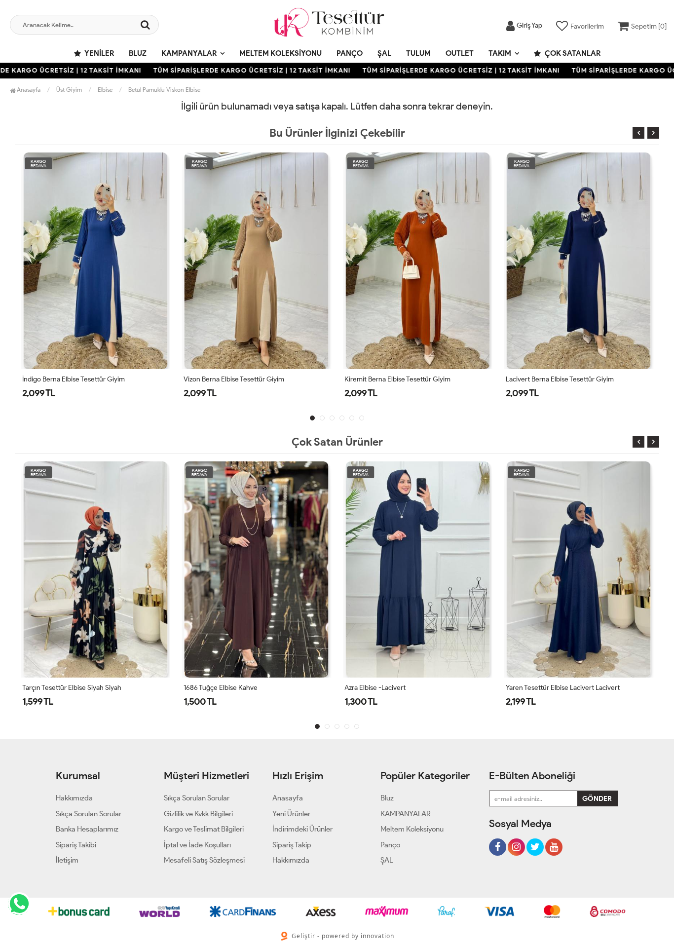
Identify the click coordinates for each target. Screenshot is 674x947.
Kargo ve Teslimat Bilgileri (204, 829)
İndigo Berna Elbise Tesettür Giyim (73, 379)
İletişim (67, 860)
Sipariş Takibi (76, 844)
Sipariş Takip (291, 844)
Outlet (460, 53)
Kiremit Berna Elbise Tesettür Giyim (397, 379)
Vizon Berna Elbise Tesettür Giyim (234, 379)
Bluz (138, 53)
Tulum (418, 53)
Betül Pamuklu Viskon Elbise (164, 89)
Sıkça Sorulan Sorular (88, 813)
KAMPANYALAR (189, 53)
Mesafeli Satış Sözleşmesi (204, 860)
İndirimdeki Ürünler (302, 829)
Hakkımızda (74, 798)
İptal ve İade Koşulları (197, 844)
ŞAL (384, 53)
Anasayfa (27, 89)
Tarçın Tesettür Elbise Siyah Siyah (71, 687)
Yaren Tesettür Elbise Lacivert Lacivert (563, 687)
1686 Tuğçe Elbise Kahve (221, 687)
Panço (350, 53)
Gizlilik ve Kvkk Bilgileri (198, 813)
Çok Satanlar (571, 53)
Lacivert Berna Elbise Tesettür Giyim (560, 379)
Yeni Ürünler (291, 813)
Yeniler (98, 53)
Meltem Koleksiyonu (280, 53)
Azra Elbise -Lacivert (375, 687)
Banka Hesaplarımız (87, 829)
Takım (499, 53)
